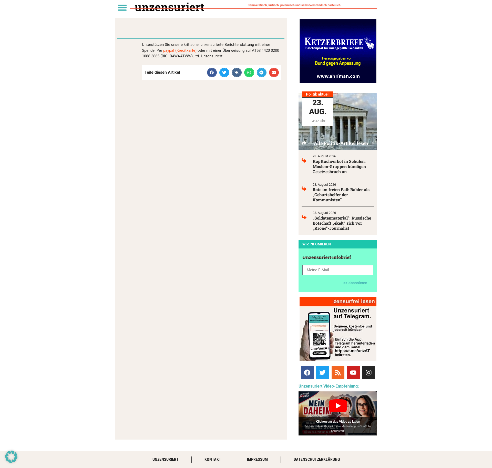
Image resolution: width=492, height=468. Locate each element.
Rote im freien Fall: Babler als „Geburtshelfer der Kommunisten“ (341, 194)
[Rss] (338, 372)
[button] (122, 7)
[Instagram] (368, 372)
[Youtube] (353, 372)
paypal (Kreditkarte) (180, 50)
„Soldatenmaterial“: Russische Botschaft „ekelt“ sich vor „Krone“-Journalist (342, 223)
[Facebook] (307, 372)
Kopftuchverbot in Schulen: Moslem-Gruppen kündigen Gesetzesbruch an (339, 166)
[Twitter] (322, 372)
